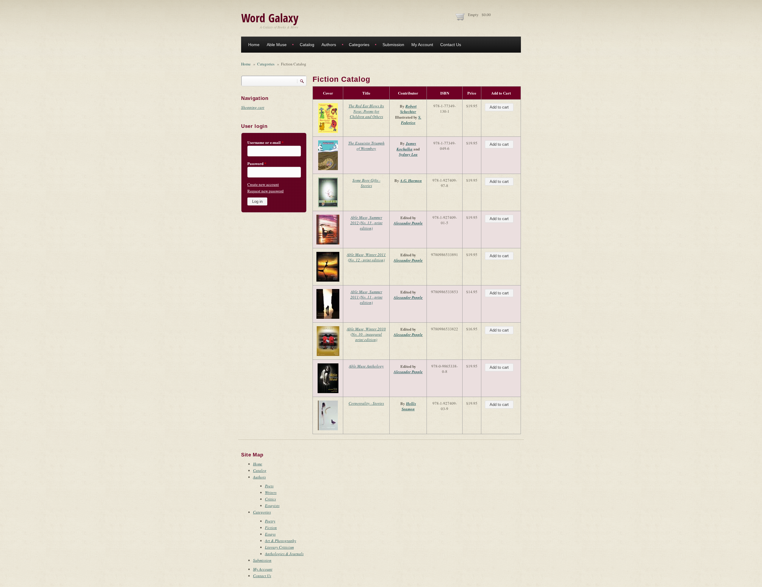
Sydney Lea (408, 154)
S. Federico (411, 119)
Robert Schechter (408, 108)
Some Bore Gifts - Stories (366, 183)
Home (254, 44)
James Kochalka (406, 146)
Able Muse (277, 44)
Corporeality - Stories (366, 403)
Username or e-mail (265, 142)
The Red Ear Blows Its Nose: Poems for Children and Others (366, 111)
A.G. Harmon (411, 180)
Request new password (265, 191)
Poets (269, 486)
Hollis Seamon (409, 406)
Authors (328, 44)
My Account (422, 44)
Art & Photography (280, 540)
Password (256, 163)
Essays (270, 534)
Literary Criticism (279, 547)
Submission (393, 44)
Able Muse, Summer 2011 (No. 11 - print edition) (366, 297)
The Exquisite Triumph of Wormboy (366, 145)
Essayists (272, 505)
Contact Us (450, 44)
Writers (271, 492)
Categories (359, 44)
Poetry (270, 521)
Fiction (271, 527)
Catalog (307, 44)
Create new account (263, 184)
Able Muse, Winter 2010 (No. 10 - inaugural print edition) (366, 334)
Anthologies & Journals (284, 553)
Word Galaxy (269, 18)
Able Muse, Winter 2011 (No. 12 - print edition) (366, 257)
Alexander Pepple (408, 223)
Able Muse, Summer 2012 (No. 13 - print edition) (366, 223)
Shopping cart (252, 107)
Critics (270, 499)
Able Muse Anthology (366, 366)
